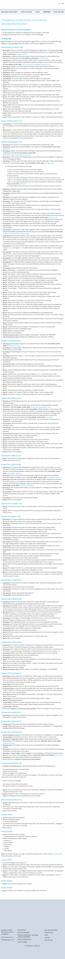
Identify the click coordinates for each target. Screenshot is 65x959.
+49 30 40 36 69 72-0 (7, 937)
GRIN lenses (6, 149)
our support (56, 854)
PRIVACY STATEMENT (23, 932)
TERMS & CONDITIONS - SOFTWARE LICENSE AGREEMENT (27, 936)
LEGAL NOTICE (21, 930)
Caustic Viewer (58, 755)
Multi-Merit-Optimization (27, 485)
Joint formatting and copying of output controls (36, 64)
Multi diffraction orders (14, 346)
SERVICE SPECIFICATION (24, 939)
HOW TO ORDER (22, 942)
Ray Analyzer (49, 417)
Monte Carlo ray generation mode (41, 407)
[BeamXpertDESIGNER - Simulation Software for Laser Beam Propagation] (16, 4)
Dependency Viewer (9, 743)
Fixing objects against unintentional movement (17, 155)
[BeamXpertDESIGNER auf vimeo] (32, 952)
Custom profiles (43, 58)
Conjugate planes (21, 54)
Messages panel (49, 163)
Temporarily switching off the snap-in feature (16, 233)
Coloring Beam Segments (14, 473)
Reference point (53, 217)
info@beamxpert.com (7, 940)
